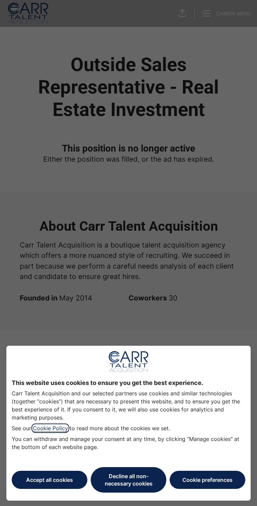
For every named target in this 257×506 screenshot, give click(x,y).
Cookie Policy (50, 428)
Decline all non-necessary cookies (129, 480)
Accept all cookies (49, 479)
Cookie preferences (207, 479)
